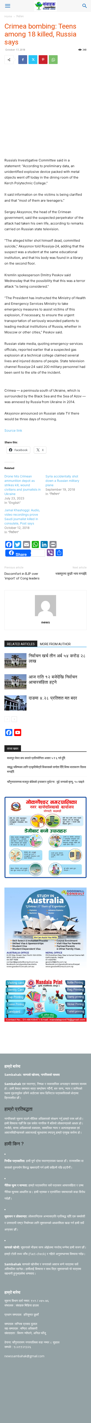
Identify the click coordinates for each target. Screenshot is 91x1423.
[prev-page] (7, 719)
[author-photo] (45, 616)
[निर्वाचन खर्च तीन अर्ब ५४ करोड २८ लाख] (15, 660)
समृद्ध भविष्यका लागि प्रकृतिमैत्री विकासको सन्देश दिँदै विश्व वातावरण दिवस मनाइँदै (46, 769)
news (45, 622)
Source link (13, 430)
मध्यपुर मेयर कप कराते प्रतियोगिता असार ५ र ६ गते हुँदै (36, 758)
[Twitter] (32, 59)
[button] (7, 6)
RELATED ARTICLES (21, 644)
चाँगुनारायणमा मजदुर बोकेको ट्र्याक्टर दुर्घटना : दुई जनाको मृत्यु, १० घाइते (45, 782)
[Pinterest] (43, 59)
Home (8, 16)
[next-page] (14, 719)
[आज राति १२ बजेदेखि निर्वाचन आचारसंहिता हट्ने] (15, 681)
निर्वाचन (20, 16)
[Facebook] (22, 59)
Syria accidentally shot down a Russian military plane (62, 480)
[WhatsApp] (53, 59)
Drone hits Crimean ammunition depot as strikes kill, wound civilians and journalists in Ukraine (22, 485)
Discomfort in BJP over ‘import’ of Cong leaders (22, 576)
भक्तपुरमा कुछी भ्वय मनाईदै (71, 574)
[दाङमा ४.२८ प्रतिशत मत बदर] (15, 703)
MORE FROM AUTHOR (55, 644)
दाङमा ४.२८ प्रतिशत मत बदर (53, 698)
